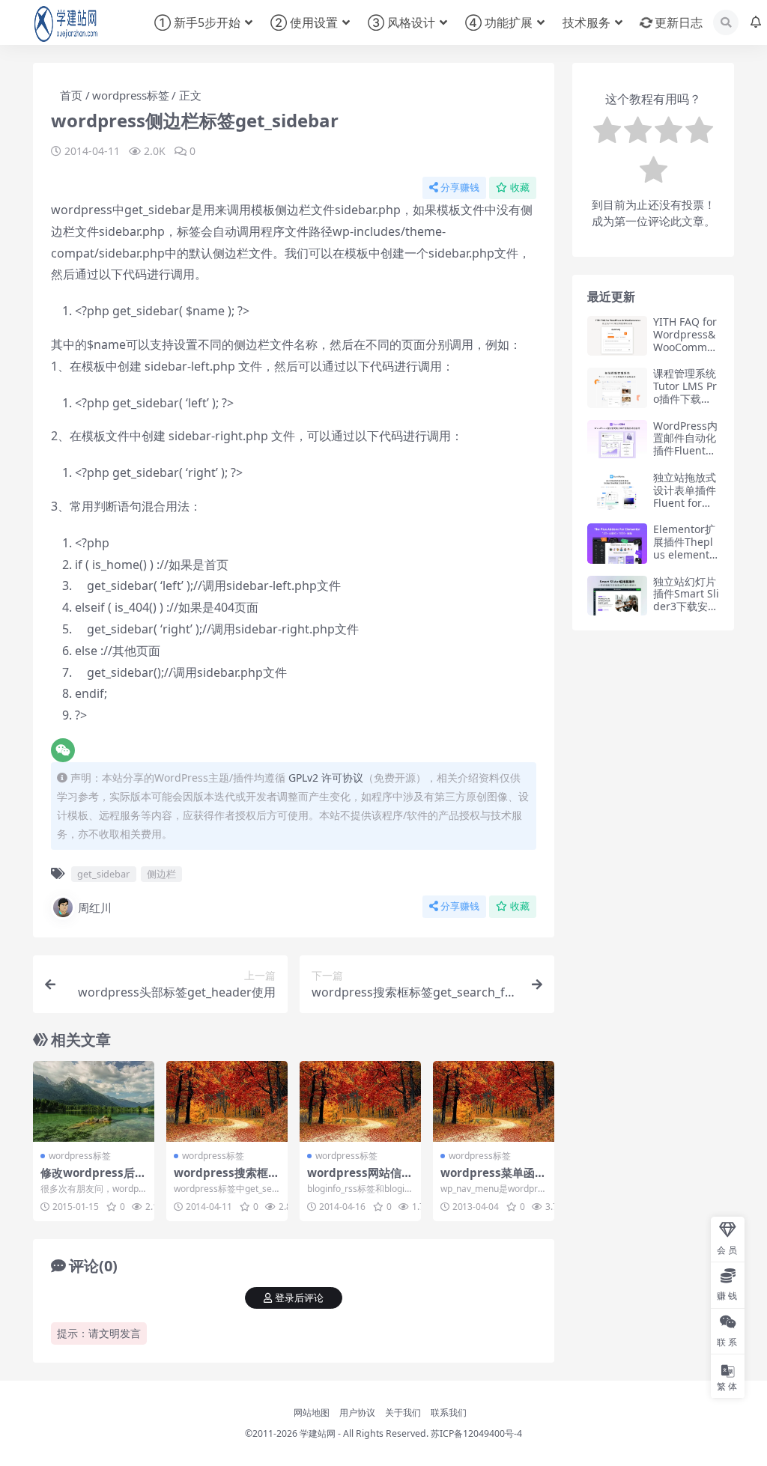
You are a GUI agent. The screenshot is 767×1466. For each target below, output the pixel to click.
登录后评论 (299, 1298)
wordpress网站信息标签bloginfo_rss (360, 1179)
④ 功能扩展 (499, 22)
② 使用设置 (304, 22)
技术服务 (586, 22)
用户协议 (357, 1412)
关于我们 (403, 1412)
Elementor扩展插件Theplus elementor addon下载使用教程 (684, 554)
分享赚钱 (459, 187)
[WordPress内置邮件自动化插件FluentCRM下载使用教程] (617, 440)
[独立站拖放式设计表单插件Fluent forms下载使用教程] (617, 491)
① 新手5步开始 (197, 22)
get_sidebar (103, 873)
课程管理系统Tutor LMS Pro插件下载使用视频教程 (685, 392)
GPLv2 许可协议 (325, 777)
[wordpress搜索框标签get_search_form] (227, 1101)
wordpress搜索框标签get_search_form (226, 1179)
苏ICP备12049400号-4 (476, 1433)
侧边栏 (161, 873)
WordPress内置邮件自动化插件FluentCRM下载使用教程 (686, 451)
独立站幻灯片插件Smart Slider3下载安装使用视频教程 (686, 600)
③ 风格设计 (401, 22)
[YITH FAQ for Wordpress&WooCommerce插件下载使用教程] (617, 336)
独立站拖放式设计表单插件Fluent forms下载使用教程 (685, 496)
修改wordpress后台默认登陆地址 (93, 1179)
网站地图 (312, 1412)
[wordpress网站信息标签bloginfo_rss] (360, 1101)
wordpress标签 (130, 95)
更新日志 (679, 22)
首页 (71, 95)
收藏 (520, 187)
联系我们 (449, 1412)
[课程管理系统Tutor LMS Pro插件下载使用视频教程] (617, 387)
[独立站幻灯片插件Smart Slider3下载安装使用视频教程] (617, 595)
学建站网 (318, 1433)
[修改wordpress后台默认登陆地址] (93, 1101)
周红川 (95, 907)
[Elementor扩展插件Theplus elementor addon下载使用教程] (617, 543)
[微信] (63, 750)
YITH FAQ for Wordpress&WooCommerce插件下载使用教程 (685, 346)
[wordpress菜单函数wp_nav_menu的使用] (493, 1101)
